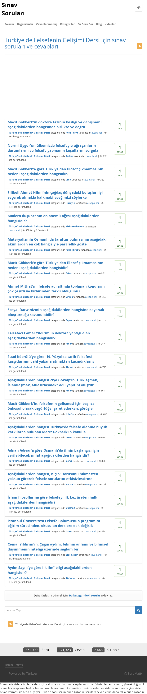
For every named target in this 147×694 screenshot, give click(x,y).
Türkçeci (32, 673)
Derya (69, 461)
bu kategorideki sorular (84, 595)
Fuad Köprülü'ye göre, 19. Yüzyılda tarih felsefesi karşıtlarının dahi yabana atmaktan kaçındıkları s (51, 359)
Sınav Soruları (13, 9)
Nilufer (70, 414)
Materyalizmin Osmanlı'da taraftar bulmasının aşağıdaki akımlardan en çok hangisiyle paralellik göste (57, 242)
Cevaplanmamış (46, 24)
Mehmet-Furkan (75, 226)
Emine (69, 297)
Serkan (70, 156)
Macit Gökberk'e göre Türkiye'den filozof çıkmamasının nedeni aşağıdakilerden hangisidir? (55, 171)
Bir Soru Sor (85, 24)
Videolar (110, 24)
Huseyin (70, 203)
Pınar (69, 343)
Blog (99, 24)
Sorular (9, 24)
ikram (69, 531)
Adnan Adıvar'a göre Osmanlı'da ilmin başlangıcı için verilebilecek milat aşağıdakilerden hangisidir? (53, 453)
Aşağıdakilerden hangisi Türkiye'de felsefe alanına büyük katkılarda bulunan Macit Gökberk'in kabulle (57, 429)
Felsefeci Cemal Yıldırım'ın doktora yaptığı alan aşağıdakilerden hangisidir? (49, 335)
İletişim (9, 664)
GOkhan (70, 507)
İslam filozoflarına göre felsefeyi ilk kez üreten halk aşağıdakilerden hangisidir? (52, 500)
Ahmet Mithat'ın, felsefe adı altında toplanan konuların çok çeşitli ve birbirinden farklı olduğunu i (56, 289)
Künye (19, 664)
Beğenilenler (25, 24)
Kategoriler (67, 24)
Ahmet (69, 367)
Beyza (69, 320)
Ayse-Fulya (72, 132)
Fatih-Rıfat (72, 250)
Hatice (69, 484)
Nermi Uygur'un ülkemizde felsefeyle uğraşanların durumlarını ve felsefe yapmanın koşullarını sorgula (53, 148)
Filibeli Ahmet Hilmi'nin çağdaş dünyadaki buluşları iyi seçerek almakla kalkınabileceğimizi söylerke (55, 195)
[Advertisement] (73, 85)
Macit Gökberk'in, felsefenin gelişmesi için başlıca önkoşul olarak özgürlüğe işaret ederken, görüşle (51, 406)
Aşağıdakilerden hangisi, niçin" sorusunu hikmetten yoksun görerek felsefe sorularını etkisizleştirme (53, 476)
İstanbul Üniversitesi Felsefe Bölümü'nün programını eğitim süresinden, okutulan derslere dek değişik (54, 523)
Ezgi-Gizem (72, 554)
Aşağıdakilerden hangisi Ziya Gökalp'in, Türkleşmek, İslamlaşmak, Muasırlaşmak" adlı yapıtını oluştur (53, 382)
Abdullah (71, 578)
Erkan (69, 273)
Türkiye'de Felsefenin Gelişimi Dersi (29, 132)
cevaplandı (96, 132)
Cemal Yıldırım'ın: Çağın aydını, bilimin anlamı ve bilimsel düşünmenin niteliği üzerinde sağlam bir (58, 546)
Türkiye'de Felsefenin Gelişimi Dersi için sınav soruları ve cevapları (58, 624)
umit (68, 179)
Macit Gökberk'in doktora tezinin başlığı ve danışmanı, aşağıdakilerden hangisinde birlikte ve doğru (55, 124)
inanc (69, 437)
